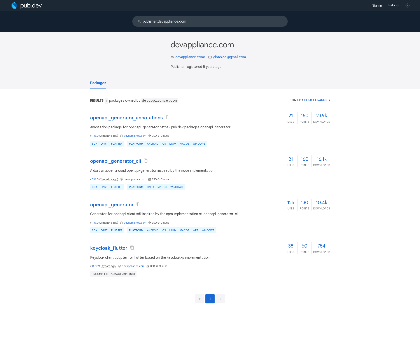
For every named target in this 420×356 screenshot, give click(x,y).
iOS (164, 143)
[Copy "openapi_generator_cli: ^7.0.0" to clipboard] (146, 160)
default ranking (317, 100)
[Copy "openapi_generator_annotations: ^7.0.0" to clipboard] (167, 117)
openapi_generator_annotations (126, 118)
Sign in (377, 5)
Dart (104, 143)
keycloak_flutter (108, 248)
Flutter (116, 143)
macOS (184, 143)
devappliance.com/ (190, 57)
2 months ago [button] (108, 135)
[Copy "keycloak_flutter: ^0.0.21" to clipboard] (132, 247)
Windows (199, 143)
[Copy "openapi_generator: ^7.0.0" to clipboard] (138, 204)
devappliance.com (135, 135)
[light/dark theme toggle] (407, 5)
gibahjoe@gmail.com (229, 57)
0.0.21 (96, 266)
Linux (172, 143)
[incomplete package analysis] (113, 274)
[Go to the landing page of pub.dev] (26, 5)
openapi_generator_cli (115, 161)
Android (152, 143)
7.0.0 (95, 135)
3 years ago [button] (109, 266)
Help (391, 5)
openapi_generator (112, 205)
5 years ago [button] (212, 67)
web (195, 230)
